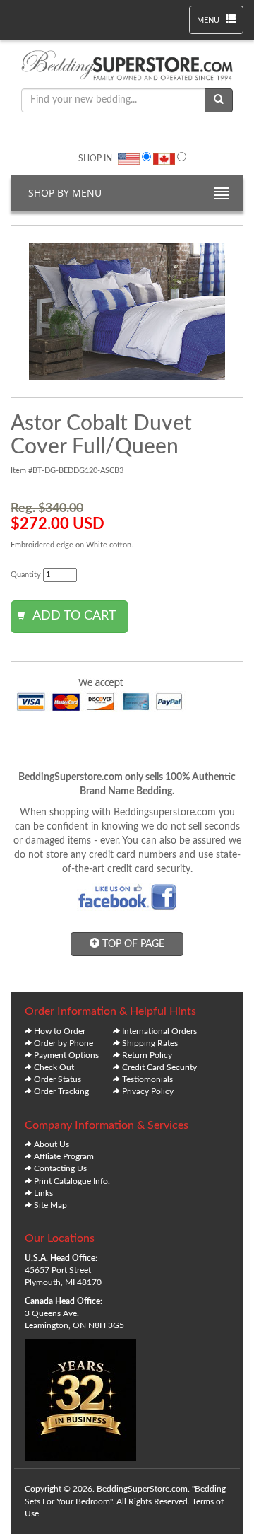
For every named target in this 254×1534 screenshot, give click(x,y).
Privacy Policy (148, 1091)
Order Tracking (61, 1091)
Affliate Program (64, 1156)
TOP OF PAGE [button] (131, 944)
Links (43, 1193)
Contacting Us (60, 1168)
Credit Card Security (159, 1067)
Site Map (50, 1205)
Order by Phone (63, 1043)
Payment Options (66, 1055)
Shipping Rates (150, 1043)
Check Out (54, 1067)
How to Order (59, 1031)
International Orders (159, 1031)
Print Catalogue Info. (72, 1181)
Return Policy (147, 1055)
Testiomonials (147, 1079)
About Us (51, 1144)
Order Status (57, 1079)
